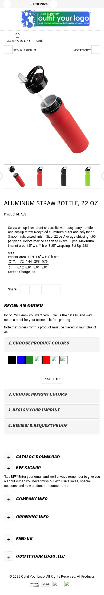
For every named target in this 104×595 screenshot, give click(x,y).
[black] (12, 360)
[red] (46, 360)
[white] (55, 360)
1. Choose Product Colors (38, 343)
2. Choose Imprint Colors (37, 394)
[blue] (21, 360)
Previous (7, 4)
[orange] (38, 360)
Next (53, 4)
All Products (86, 576)
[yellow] (63, 360)
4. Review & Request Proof (37, 425)
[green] (29, 360)
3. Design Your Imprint (33, 409)
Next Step (52, 379)
